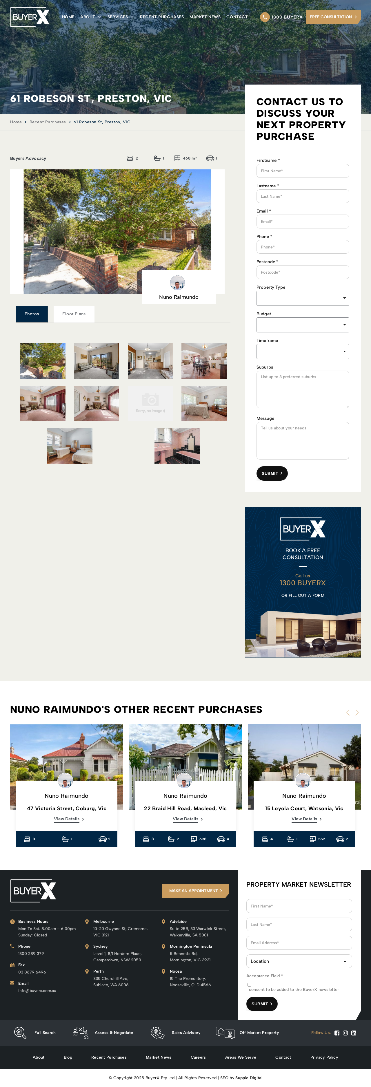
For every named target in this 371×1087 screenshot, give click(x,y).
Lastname (268, 186)
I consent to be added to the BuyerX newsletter (292, 989)
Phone (264, 236)
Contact (237, 16)
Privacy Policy (324, 1057)
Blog (68, 1057)
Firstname (268, 160)
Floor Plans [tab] (74, 313)
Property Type (271, 287)
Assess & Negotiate (114, 1032)
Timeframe (267, 340)
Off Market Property (259, 1032)
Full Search (45, 1032)
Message (265, 418)
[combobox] (303, 324)
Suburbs (265, 367)
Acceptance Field (264, 975)
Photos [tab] (32, 313)
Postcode (268, 261)
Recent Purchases (162, 16)
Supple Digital (248, 1077)
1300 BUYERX (287, 17)
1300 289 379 (31, 953)
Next (356, 712)
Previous (349, 712)
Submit (270, 473)
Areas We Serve (240, 1057)
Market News (205, 16)
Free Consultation (331, 16)
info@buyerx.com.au (37, 990)
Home (68, 16)
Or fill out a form (302, 595)
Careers (198, 1057)
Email (264, 211)
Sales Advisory (186, 1032)
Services (118, 16)
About (87, 16)
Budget (264, 313)
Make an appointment (193, 890)
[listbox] (303, 298)
